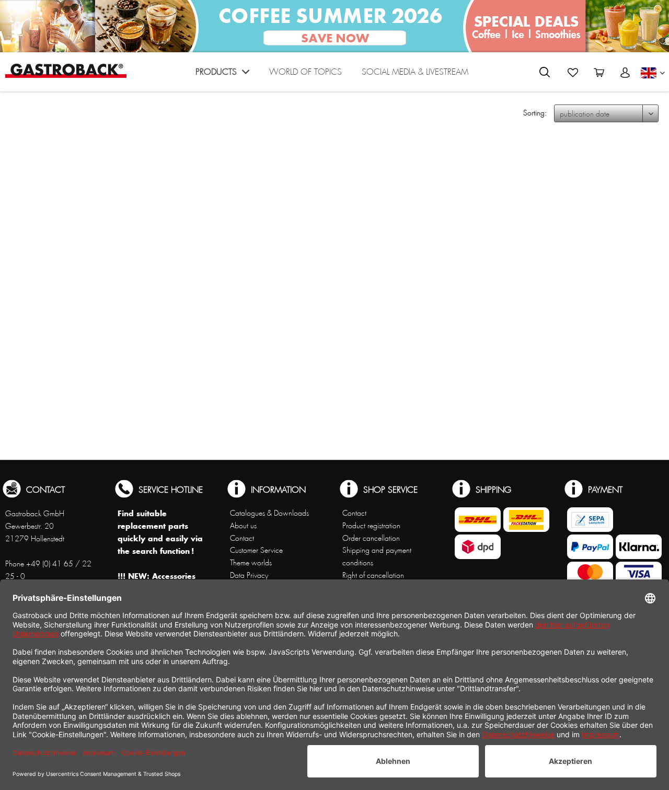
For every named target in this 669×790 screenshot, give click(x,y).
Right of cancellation (373, 575)
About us (243, 525)
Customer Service (256, 550)
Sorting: (535, 113)
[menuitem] (222, 74)
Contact (242, 538)
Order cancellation (371, 538)
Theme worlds (251, 562)
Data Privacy (249, 575)
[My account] (625, 72)
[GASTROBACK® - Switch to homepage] (65, 71)
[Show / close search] (544, 72)
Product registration (371, 525)
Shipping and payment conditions (376, 556)
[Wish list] (572, 72)
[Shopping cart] (599, 72)
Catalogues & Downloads (269, 513)
